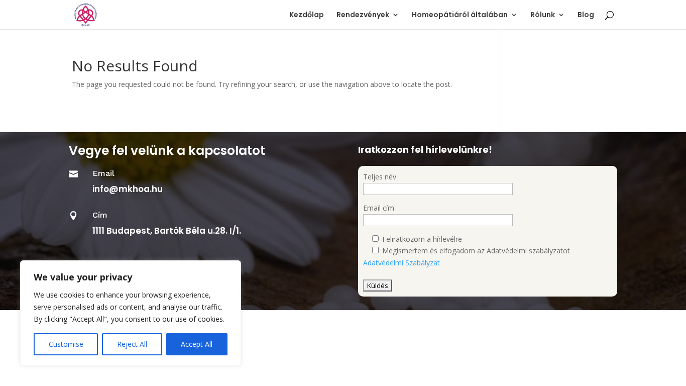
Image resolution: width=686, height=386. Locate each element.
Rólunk (542, 15)
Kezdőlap (306, 15)
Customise (66, 344)
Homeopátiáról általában (460, 15)
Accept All (196, 344)
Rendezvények (362, 15)
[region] (130, 313)
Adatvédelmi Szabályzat (401, 262)
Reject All (132, 344)
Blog (586, 15)
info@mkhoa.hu (127, 189)
